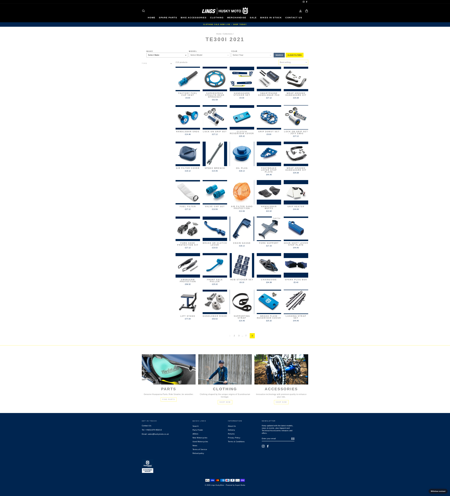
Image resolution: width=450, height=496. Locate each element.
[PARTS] (169, 369)
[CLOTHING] (225, 369)
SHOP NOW (225, 402)
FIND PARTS (168, 399)
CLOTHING (217, 17)
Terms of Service (200, 449)
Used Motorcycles (200, 442)
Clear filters (295, 55)
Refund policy (198, 453)
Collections (228, 34)
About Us (232, 426)
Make (149, 51)
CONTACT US (293, 17)
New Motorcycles (200, 438)
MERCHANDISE (236, 17)
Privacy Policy (234, 438)
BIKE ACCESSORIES (194, 17)
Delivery (231, 430)
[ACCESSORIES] (281, 369)
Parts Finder (198, 430)
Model (193, 51)
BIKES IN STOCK (271, 17)
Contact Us (146, 426)
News (195, 446)
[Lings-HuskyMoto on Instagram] (263, 446)
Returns (231, 434)
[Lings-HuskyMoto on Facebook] (267, 446)
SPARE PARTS (168, 17)
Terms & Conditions (236, 442)
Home (218, 34)
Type (144, 63)
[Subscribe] (292, 438)
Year (234, 51)
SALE (253, 17)
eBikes (195, 434)
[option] (225, 24)
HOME (151, 17)
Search (279, 55)
